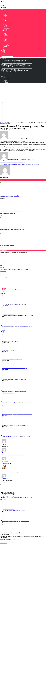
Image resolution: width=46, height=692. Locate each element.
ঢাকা (5, 33)
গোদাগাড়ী (6, 13)
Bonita (3, 452)
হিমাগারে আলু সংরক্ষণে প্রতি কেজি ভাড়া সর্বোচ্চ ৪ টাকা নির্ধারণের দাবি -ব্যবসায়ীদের (16, 65)
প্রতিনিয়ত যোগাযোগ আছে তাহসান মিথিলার (9, 350)
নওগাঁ (5, 18)
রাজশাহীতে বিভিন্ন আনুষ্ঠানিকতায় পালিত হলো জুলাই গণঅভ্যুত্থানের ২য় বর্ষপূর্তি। (15, 64)
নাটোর (5, 29)
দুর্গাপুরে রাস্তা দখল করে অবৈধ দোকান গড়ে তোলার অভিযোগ (12, 359)
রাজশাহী (5, 12)
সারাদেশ (5, 32)
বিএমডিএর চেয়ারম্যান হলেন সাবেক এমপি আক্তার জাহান (11, 290)
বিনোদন (3, 51)
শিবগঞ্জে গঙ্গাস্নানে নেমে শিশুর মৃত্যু (7, 245)
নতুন (3, 331)
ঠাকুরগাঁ (5, 36)
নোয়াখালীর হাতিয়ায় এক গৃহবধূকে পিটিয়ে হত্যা (10, 341)
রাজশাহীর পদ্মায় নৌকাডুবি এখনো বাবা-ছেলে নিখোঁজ (10, 69)
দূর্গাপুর (5, 17)
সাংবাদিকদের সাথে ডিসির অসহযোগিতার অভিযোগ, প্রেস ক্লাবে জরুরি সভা (14, 60)
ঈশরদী (5, 27)
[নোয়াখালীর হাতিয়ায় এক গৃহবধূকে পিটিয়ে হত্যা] (8, 340)
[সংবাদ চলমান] (2, 5)
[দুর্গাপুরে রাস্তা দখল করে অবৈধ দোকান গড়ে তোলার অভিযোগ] (8, 358)
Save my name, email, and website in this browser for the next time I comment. (16, 269)
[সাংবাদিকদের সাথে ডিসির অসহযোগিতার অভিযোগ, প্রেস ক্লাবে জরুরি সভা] (8, 303)
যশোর (5, 41)
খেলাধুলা (3, 50)
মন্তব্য (3, 332)
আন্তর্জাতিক (4, 49)
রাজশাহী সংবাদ (4, 10)
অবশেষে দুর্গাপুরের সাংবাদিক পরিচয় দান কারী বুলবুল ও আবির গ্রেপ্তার (13, 510)
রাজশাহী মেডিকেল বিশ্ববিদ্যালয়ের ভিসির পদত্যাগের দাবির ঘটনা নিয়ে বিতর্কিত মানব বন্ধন (17, 68)
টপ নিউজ (6, 44)
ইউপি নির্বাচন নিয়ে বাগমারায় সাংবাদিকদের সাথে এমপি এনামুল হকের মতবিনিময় (15, 521)
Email (1, 265)
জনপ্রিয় (3, 330)
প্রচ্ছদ (3, 9)
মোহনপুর (5, 25)
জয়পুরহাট (6, 35)
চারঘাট (5, 14)
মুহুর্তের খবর (6, 45)
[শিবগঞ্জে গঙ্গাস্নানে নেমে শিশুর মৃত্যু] (11, 243)
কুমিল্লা (5, 34)
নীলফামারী (6, 38)
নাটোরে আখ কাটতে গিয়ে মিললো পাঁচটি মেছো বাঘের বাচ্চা (12, 229)
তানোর (5, 15)
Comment (2, 261)
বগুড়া (5, 43)
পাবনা (5, 23)
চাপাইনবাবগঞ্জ (6, 28)
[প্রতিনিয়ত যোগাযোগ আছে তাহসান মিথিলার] (8, 349)
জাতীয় (5, 46)
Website (1, 267)
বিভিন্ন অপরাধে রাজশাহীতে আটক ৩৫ (7, 213)
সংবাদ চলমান (4, 444)
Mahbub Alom (5, 461)
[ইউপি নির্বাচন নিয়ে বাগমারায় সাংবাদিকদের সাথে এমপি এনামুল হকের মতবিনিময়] (8, 520)
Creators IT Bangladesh (15, 539)
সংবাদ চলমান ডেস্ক (11, 138)
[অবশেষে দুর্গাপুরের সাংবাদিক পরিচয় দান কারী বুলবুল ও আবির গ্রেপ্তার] (8, 509)
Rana (3, 470)
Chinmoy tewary (5, 478)
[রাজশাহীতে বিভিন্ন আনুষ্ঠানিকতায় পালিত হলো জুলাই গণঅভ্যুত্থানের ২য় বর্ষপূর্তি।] (8, 424)
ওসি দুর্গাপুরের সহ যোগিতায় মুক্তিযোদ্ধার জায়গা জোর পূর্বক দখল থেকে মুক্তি (14, 368)
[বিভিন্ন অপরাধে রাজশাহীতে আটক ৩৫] (11, 211)
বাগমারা (5, 22)
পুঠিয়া (5, 20)
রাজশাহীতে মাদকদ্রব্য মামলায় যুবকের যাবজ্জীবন (9, 196)
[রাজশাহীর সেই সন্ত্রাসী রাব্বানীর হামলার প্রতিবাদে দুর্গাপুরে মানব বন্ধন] (8, 531)
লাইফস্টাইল (4, 54)
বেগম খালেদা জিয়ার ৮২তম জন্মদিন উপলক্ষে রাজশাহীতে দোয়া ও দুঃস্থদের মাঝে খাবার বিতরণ (17, 62)
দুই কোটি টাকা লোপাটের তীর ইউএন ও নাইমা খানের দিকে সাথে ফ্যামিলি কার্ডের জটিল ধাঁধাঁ (17, 63)
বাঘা (5, 24)
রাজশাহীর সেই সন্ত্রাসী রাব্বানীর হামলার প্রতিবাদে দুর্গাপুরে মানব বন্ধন (13, 533)
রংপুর (5, 40)
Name (1, 263)
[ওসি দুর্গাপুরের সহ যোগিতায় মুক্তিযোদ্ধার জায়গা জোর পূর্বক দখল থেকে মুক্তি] (8, 367)
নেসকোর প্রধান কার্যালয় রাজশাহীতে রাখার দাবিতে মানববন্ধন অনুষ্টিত (13, 66)
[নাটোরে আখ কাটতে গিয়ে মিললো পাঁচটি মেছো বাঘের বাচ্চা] (11, 227)
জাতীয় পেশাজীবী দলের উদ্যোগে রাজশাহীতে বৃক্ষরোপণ (11, 71)
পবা (5, 19)
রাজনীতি (3, 53)
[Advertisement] (23, 93)
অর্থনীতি (3, 48)
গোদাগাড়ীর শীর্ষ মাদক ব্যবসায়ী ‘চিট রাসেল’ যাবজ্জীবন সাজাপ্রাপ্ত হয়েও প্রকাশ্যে (15, 70)
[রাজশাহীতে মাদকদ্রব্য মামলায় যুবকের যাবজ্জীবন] (11, 193)
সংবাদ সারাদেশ (4, 30)
